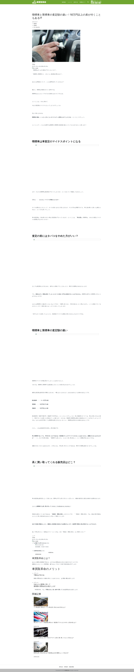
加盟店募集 (71, 666)
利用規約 (66, 666)
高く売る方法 (37, 27)
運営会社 (61, 666)
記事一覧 (76, 2)
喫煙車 (35, 23)
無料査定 (64, 2)
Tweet (33, 64)
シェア (33, 62)
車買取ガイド (82, 2)
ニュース (70, 2)
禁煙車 (35, 25)
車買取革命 (66, 670)
